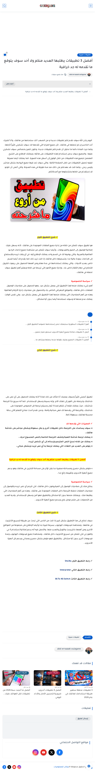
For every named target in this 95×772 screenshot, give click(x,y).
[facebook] (60, 752)
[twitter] (51, 752)
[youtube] (43, 752)
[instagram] (35, 752)
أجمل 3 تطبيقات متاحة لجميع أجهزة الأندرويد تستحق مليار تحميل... (61, 332)
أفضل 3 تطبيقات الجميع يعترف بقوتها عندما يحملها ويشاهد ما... (61, 340)
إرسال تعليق (83, 719)
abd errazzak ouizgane (77, 75)
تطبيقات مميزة (85, 55)
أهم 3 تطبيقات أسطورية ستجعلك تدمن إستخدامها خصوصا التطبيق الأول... (57, 324)
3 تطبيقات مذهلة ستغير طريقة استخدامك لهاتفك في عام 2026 (79, 694)
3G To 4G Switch (62, 579)
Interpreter (65, 570)
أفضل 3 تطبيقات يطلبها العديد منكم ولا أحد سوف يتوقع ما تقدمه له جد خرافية (56, 92)
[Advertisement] (47, 33)
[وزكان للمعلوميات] (47, 5)
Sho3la (68, 561)
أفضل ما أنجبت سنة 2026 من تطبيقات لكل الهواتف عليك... (16, 692)
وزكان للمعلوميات (61, 767)
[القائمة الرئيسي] (91, 6)
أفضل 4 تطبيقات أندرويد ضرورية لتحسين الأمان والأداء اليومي (47, 694)
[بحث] (4, 6)
